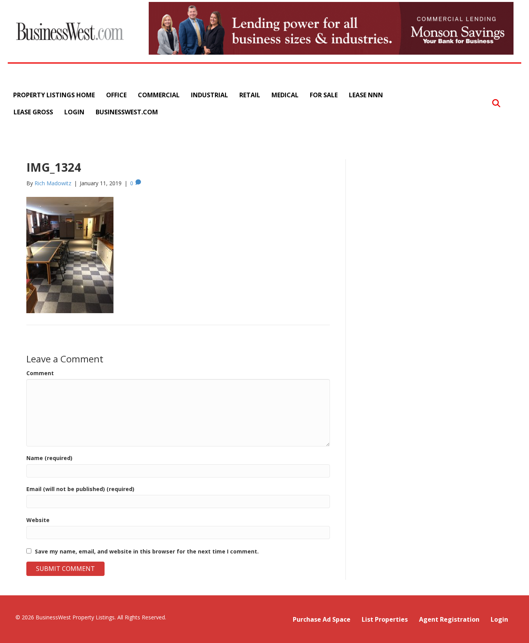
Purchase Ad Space (321, 619)
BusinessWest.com (127, 112)
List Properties (385, 619)
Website (38, 520)
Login (74, 112)
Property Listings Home (54, 95)
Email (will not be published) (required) (80, 489)
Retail (249, 95)
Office (116, 95)
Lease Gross (33, 112)
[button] (496, 103)
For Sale (324, 95)
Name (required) (49, 458)
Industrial (209, 95)
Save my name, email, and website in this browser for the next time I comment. (147, 551)
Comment (40, 373)
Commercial (159, 95)
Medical (285, 95)
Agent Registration (449, 619)
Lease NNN (366, 95)
